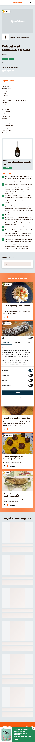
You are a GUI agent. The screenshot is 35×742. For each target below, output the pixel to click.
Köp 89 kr (7, 168)
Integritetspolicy (29, 726)
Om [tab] (29, 342)
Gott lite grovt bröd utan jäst (16, 418)
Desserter (5, 59)
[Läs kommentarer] (3, 63)
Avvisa (17, 403)
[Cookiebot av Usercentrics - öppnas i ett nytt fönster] (26, 338)
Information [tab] (17, 342)
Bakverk (11, 59)
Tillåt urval (18, 397)
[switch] (30, 375)
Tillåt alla (17, 392)
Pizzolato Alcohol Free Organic (19, 37)
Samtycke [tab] (6, 342)
